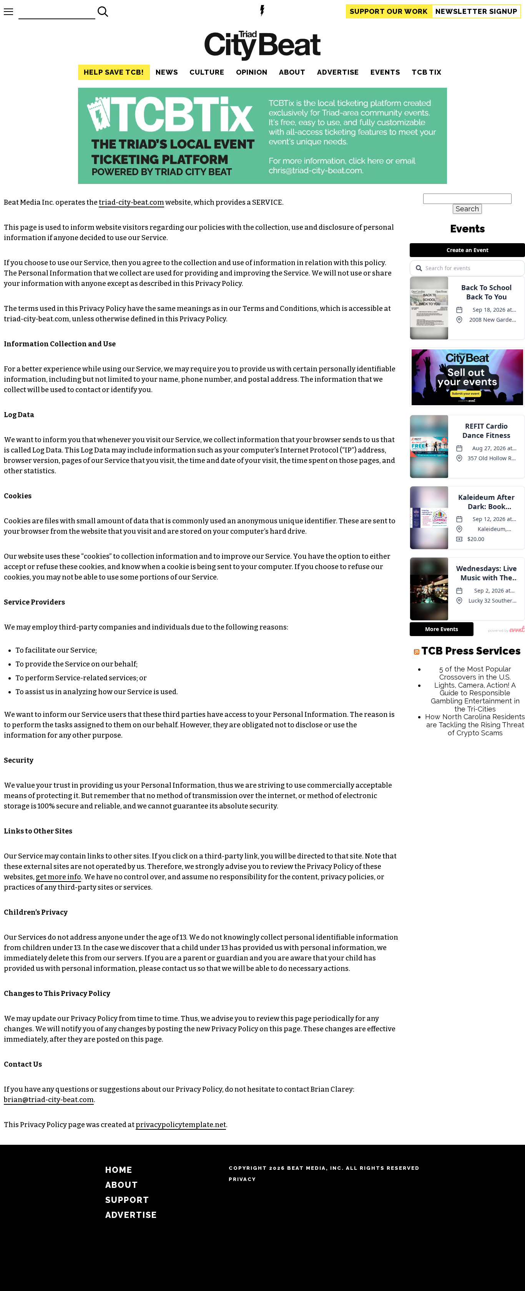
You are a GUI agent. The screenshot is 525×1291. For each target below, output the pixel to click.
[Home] (262, 47)
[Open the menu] (8, 11)
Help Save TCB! (114, 72)
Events (385, 72)
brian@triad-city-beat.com (49, 1100)
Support (389, 11)
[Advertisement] (467, 860)
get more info (58, 877)
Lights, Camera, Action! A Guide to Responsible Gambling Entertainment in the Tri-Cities (475, 697)
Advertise (338, 72)
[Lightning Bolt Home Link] (262, 11)
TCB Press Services (471, 651)
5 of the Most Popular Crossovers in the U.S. (475, 673)
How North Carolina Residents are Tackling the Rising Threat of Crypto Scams (475, 725)
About (292, 72)
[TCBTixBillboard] (262, 181)
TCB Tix (427, 72)
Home (119, 1170)
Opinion (251, 72)
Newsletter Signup (476, 11)
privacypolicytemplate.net (181, 1125)
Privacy (242, 1179)
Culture (206, 72)
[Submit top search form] (103, 11)
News (167, 72)
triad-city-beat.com (131, 202)
